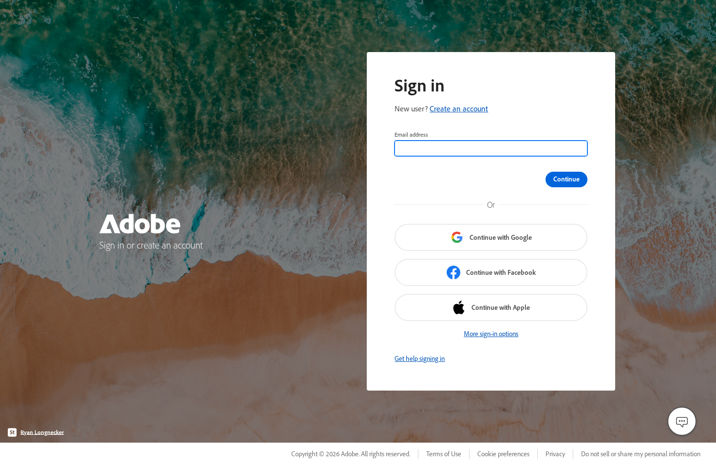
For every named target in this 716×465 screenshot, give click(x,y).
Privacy (555, 453)
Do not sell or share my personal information (640, 453)
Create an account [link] (459, 108)
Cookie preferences (503, 453)
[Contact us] (682, 421)
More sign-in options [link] (491, 333)
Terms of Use (443, 453)
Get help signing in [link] (420, 358)
